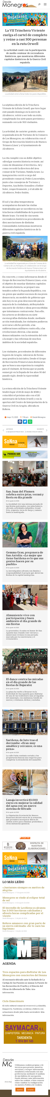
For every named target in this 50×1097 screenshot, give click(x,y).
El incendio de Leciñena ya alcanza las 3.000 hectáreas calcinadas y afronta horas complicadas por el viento (23, 911)
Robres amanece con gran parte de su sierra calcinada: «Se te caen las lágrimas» (24, 926)
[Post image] (25, 473)
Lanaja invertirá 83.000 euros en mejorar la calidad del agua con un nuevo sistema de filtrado (24, 804)
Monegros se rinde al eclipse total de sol (23, 899)
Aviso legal (8, 1082)
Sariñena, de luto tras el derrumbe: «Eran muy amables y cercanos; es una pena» (24, 745)
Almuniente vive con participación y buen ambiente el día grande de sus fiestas (23, 620)
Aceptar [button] (30, 1090)
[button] (20, 422)
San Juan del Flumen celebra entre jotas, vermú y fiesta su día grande (25, 494)
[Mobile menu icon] (45, 4)
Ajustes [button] (20, 1090)
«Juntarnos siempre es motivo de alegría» (23, 889)
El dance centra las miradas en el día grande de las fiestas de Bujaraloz (24, 682)
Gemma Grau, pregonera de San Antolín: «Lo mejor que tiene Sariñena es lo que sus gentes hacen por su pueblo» (24, 558)
